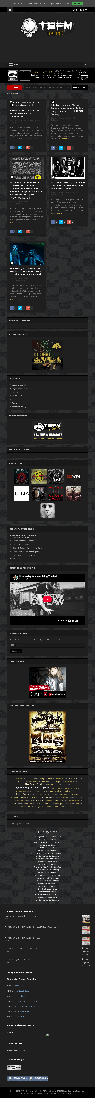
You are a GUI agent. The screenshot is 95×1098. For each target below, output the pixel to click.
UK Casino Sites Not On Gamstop (47, 894)
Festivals (15, 122)
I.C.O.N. (77, 804)
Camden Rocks (17, 203)
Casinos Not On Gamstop (47, 850)
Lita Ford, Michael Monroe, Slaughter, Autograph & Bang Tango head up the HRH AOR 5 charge (67, 109)
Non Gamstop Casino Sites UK (47, 875)
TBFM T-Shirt (16, 399)
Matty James (57, 788)
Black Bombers (33, 781)
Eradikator (60, 800)
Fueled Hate (73, 794)
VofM (69, 804)
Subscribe (16, 651)
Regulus (16, 803)
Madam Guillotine (68, 807)
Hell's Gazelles (30, 804)
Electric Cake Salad (40, 794)
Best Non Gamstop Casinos (47, 858)
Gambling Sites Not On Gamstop (47, 842)
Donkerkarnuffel (35, 800)
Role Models (70, 791)
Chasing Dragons (69, 781)
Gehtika (44, 781)
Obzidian (31, 778)
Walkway (49, 801)
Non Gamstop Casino (47, 845)
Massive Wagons (23, 794)
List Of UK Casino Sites (47, 889)
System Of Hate (43, 807)
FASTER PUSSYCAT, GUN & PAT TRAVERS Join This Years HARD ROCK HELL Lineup (68, 185)
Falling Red (59, 804)
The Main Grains (35, 784)
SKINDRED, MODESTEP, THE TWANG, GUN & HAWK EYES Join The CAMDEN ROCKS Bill (26, 271)
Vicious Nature (27, 807)
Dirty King (64, 785)
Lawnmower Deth (74, 801)
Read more (31, 138)
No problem (77, 4)
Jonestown (62, 794)
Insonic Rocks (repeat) (26, 555)
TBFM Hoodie (17, 396)
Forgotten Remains (19, 797)
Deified (53, 794)
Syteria (56, 807)
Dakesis (34, 797)
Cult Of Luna (20, 801)
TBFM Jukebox (24, 537)
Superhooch (73, 778)
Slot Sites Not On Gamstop (48, 847)
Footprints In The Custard (31, 788)
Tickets (14, 403)
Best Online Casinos (47, 891)
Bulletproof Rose (45, 778)
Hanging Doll (59, 778)
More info (66, 3)
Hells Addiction (48, 797)
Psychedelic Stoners (65, 797)
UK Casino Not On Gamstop (47, 880)
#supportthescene (25, 544)
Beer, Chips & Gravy (26, 541)
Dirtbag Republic (21, 791)
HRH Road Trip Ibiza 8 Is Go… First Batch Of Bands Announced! (26, 113)
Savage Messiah (79, 797)
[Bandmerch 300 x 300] (47, 682)
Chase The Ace (45, 804)
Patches (15, 392)
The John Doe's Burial (71, 788)
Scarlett (20, 120)
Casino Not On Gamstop (48, 839)
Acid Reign (56, 781)
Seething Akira (55, 791)
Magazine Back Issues (20, 389)
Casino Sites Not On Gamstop (47, 878)
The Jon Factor (23, 559)
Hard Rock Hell (58, 194)
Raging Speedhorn (18, 778)
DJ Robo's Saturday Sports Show (30, 548)
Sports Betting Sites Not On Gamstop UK (47, 853)
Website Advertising (19, 407)
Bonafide (21, 781)
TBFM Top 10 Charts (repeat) (28, 552)
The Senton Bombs (38, 791)
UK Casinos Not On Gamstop (47, 856)
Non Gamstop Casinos (47, 861)
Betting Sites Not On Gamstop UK (47, 836)
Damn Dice (52, 785)
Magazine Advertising (19, 385)
